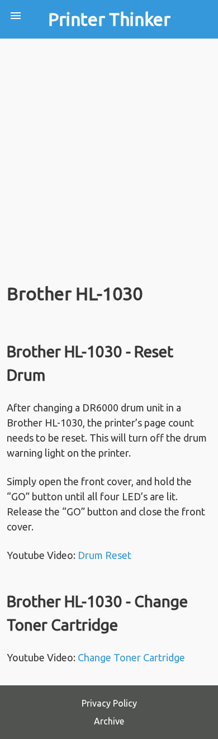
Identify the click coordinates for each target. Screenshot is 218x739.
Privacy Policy (109, 703)
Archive (109, 721)
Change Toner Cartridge (131, 657)
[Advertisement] (109, 153)
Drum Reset (104, 555)
